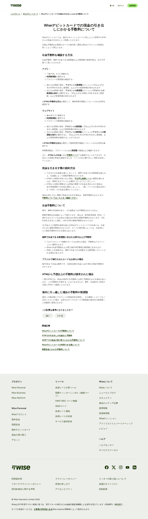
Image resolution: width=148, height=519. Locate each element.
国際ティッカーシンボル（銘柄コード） (72, 394)
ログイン (120, 5)
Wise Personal (18, 387)
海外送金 (16, 419)
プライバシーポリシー (65, 479)
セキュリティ (105, 398)
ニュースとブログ (107, 393)
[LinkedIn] (134, 468)
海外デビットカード (21, 429)
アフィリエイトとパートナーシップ (116, 423)
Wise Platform (18, 398)
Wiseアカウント (19, 414)
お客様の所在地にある (43, 509)
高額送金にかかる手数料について (56, 349)
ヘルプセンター (106, 445)
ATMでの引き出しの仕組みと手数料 (57, 335)
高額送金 (16, 424)
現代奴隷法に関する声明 (23, 489)
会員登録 (132, 5)
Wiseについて (105, 387)
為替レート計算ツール (65, 387)
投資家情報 (104, 413)
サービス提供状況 (63, 421)
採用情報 (103, 408)
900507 (118, 504)
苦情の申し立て (62, 484)
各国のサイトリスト (108, 484)
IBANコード (61, 406)
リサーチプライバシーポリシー (26, 484)
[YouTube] (127, 468)
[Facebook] (107, 468)
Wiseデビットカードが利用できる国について (61, 345)
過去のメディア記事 (108, 403)
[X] (114, 468)
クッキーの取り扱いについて (112, 479)
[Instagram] (120, 468)
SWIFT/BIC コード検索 (66, 401)
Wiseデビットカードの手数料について (58, 331)
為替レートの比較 (63, 416)
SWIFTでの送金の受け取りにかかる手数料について (63, 340)
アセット (16, 440)
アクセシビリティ (63, 489)
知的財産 (103, 489)
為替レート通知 (62, 411)
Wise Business (19, 393)
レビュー (103, 428)
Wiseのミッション (107, 418)
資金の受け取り (19, 435)
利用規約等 (17, 479)
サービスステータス (108, 450)
